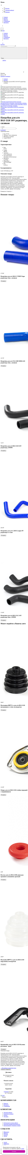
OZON (5, 1142)
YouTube (6, 1134)
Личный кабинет (9, 10)
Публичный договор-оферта (11, 1123)
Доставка (6, 1116)
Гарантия (6, 1091)
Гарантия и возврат (8, 1114)
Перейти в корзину (5, 76)
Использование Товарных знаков (12, 1125)
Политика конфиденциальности (12, 1124)
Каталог (7, 8)
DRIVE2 (6, 1133)
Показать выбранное (5, 1069)
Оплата (5, 1115)
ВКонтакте (6, 1132)
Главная (6, 17)
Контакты (6, 22)
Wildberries (6, 1143)
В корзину (3, 130)
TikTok (5, 1136)
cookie (22, 1148)
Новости (6, 20)
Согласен (14, 1151)
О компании (7, 21)
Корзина (7, 12)
